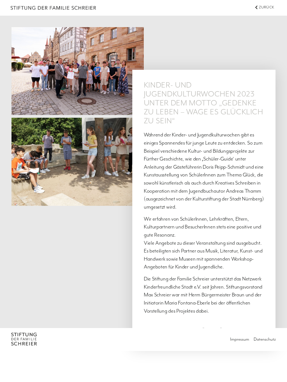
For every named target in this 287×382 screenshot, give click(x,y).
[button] (265, 7)
